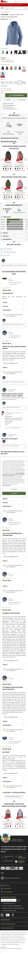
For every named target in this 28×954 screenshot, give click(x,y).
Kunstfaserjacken (6, 12)
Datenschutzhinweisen (6, 485)
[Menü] (2, 7)
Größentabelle (4, 86)
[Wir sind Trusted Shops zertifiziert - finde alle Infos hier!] (16, 861)
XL (19, 82)
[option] (14, 33)
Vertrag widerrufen (7, 928)
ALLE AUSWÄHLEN (14, 493)
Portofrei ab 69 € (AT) (8, 103)
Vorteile (5, 302)
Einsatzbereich (7, 310)
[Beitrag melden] (10, 288)
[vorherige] (2, 159)
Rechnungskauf (9, 861)
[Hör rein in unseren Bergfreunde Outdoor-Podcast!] (14, 915)
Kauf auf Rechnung (7, 107)
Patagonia (4, 14)
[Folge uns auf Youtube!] (9, 915)
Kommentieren (15, 428)
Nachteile (5, 306)
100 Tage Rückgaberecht (9, 105)
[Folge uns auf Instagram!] (3, 915)
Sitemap (19, 948)
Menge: (2, 92)
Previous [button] (2, 125)
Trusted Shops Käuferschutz (10, 109)
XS (2, 82)
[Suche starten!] (25, 8)
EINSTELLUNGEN (14, 489)
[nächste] (25, 159)
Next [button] (25, 125)
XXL (24, 82)
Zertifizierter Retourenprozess (12, 878)
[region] (14, 477)
